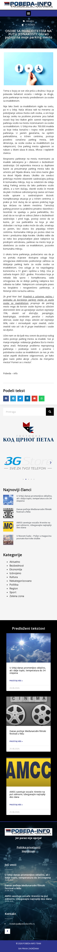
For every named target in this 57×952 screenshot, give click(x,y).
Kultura (14, 577)
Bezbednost (17, 565)
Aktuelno (30, 21)
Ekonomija (16, 569)
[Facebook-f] (7, 931)
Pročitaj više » (16, 681)
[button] (28, 13)
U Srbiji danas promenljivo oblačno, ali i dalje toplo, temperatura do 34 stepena (34, 498)
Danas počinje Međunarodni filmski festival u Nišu (34, 510)
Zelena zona (17, 596)
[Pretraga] (50, 412)
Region (14, 588)
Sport (13, 592)
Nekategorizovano (21, 580)
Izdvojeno (15, 573)
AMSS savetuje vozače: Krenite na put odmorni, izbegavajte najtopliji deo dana (34, 525)
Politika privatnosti (28, 847)
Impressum (28, 851)
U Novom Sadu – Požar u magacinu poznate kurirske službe (33, 537)
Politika (14, 584)
